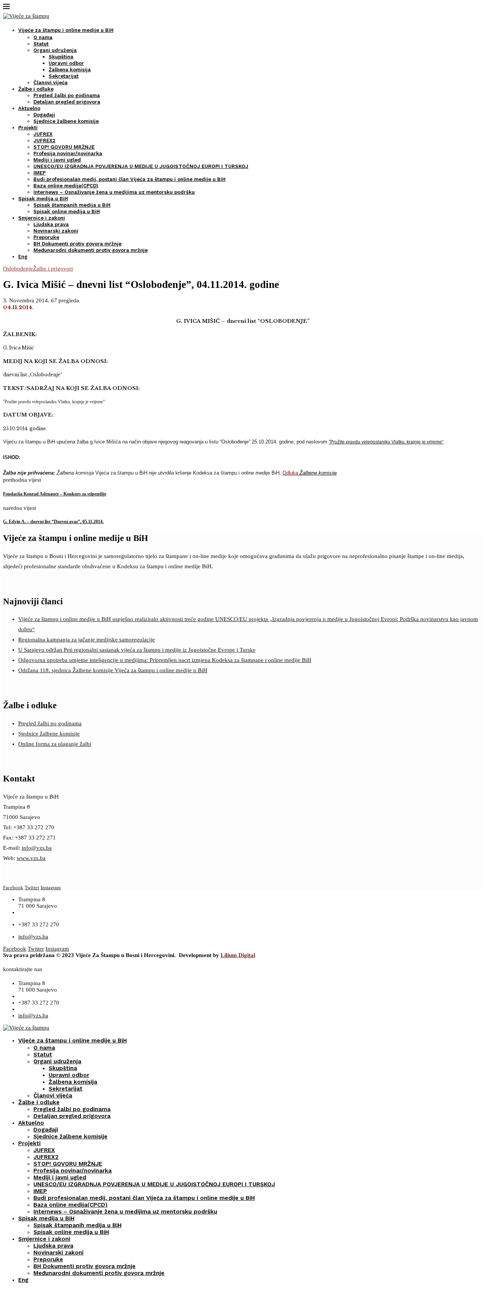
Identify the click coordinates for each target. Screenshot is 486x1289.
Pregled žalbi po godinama (66, 95)
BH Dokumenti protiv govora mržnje (77, 244)
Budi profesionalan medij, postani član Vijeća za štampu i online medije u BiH (129, 179)
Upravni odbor (66, 63)
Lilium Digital (238, 955)
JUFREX (42, 134)
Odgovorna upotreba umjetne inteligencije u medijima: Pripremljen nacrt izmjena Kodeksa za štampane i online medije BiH (164, 660)
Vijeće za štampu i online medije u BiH (66, 30)
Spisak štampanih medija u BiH (71, 205)
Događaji (44, 115)
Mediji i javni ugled (57, 160)
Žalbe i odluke (36, 89)
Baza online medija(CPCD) (65, 186)
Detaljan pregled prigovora (66, 102)
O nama (42, 37)
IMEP (39, 173)
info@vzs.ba (37, 848)
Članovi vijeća (50, 82)
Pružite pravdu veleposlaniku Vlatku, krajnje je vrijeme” (386, 442)
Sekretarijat (64, 76)
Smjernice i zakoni (41, 218)
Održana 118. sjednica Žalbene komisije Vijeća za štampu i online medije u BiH (112, 670)
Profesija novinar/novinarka (67, 153)
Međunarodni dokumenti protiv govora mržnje (90, 250)
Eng (22, 256)
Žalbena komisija (70, 69)
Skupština (61, 57)
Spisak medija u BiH (43, 198)
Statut (41, 44)
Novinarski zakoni (55, 231)
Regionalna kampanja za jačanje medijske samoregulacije (86, 640)
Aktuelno (29, 108)
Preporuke (46, 237)
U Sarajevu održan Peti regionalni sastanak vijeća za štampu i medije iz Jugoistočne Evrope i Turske (137, 650)
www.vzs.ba (31, 858)
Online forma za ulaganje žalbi (54, 744)
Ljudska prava (51, 224)
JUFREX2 (44, 140)
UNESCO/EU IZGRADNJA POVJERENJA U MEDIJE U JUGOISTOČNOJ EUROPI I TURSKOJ (140, 166)
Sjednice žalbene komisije (66, 121)
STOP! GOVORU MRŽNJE (64, 147)
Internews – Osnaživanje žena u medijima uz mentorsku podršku (114, 192)
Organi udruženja (55, 50)
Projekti (28, 127)
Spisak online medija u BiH (66, 211)
